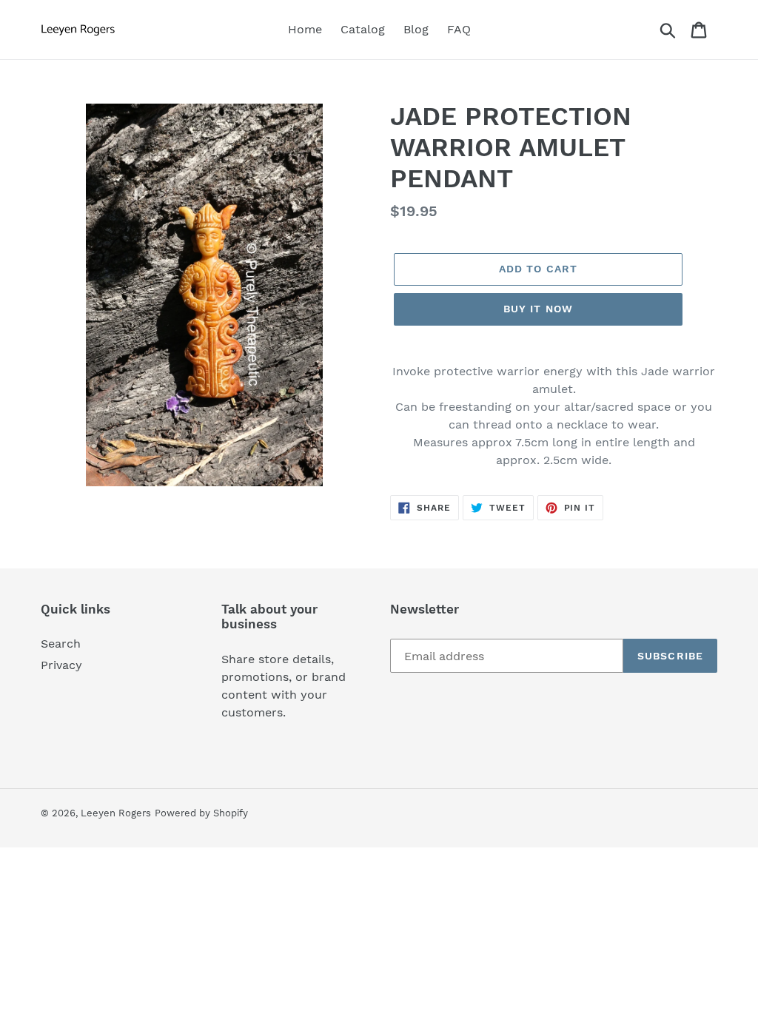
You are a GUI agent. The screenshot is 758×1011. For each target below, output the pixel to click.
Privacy (61, 665)
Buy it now (538, 309)
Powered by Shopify (201, 813)
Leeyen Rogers (116, 813)
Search (61, 644)
